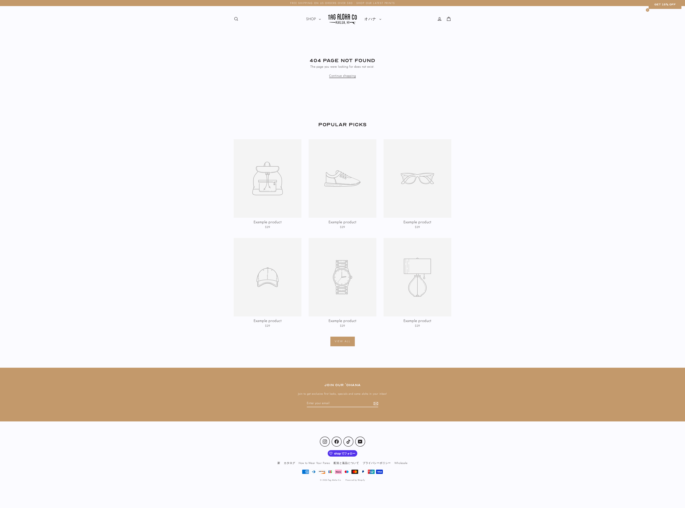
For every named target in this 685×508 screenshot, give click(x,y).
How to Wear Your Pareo (314, 463)
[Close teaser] (647, 10)
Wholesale (401, 463)
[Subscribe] (375, 403)
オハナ (371, 19)
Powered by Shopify (355, 480)
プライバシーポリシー (377, 463)
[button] (665, 4)
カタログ (289, 463)
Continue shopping (342, 76)
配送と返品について (346, 463)
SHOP (311, 19)
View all (343, 341)
